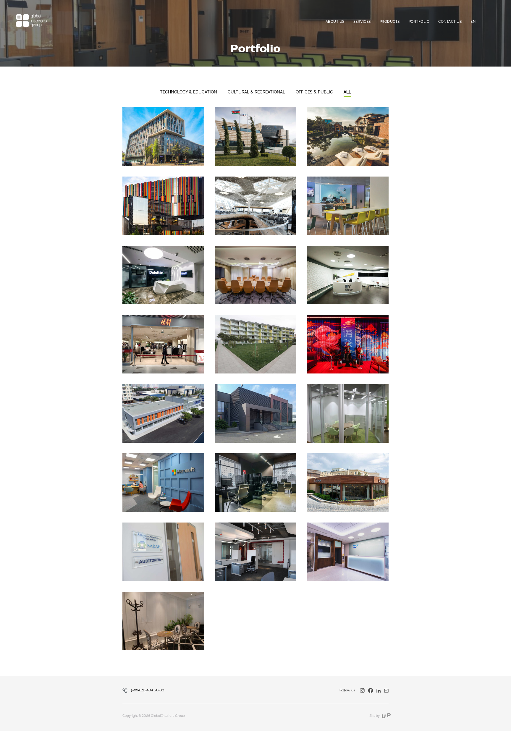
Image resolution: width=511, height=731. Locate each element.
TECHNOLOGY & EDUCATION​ (188, 92)
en (473, 22)
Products (390, 22)
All (347, 92)
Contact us (450, 22)
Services (362, 22)
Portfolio (419, 22)
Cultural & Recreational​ (256, 92)
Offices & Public (314, 92)
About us (335, 22)
